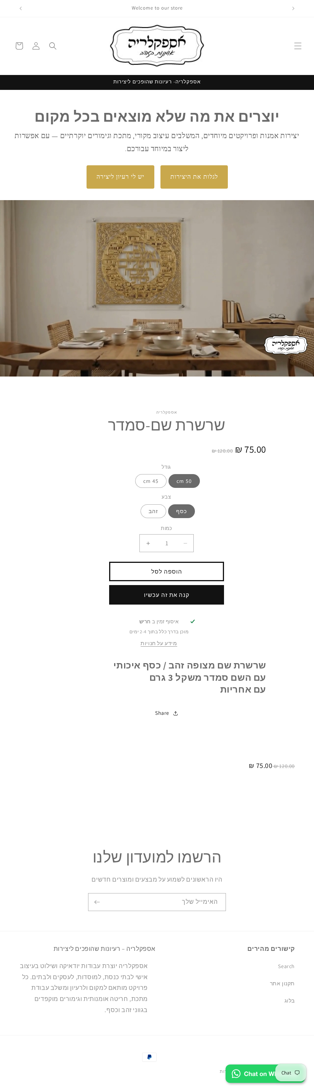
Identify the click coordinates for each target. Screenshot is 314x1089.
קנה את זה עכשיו (167, 594)
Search (286, 966)
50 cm (184, 481)
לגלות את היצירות (194, 177)
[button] (297, 45)
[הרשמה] (96, 902)
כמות (166, 528)
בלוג (290, 1000)
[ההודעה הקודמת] (293, 8)
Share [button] (162, 712)
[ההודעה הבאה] (20, 8)
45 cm (151, 481)
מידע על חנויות (159, 643)
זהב (153, 511)
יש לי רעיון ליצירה (120, 177)
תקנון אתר (282, 983)
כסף (181, 511)
